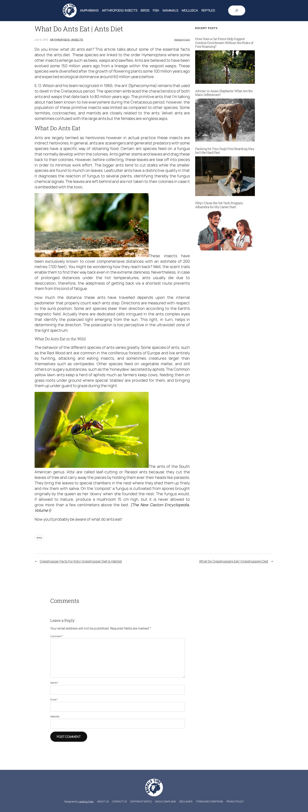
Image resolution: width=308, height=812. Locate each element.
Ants (39, 537)
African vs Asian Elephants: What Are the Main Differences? (224, 93)
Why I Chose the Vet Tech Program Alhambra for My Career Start (219, 205)
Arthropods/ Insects (66, 39)
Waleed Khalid (182, 39)
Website (54, 716)
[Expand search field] (236, 10)
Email (54, 699)
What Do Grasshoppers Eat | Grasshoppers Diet (233, 561)
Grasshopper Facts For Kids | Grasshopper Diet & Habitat (81, 561)
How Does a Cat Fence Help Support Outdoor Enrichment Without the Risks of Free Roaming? (224, 43)
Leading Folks (86, 801)
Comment (56, 636)
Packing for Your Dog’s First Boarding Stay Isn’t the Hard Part (224, 151)
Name (54, 682)
